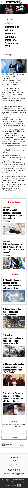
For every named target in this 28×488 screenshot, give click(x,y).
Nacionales (8, 20)
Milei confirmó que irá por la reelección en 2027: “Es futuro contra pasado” (13, 248)
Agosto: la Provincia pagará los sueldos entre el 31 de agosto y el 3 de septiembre (13, 397)
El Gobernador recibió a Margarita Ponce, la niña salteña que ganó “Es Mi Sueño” (13, 368)
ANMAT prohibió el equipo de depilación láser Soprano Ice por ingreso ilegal (12, 214)
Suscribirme (14, 438)
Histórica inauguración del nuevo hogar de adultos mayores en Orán (13, 339)
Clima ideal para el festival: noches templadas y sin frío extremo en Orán (12, 284)
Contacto (15, 457)
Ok (19, 485)
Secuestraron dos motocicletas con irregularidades (12, 311)
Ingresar (15, 464)
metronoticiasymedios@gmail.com (14, 474)
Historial (14, 460)
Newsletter (14, 421)
